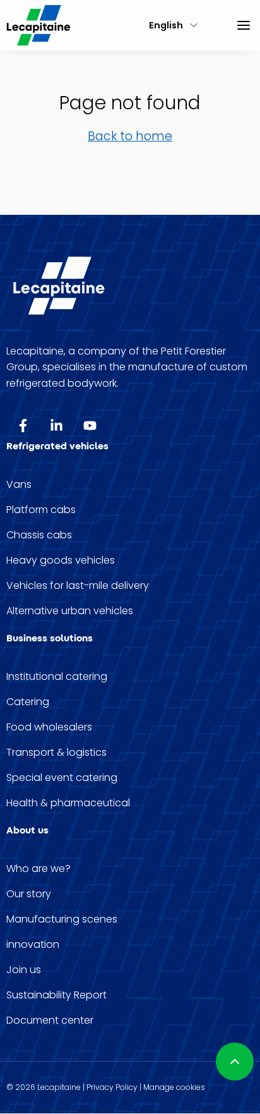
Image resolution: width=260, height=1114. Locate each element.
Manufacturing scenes (61, 919)
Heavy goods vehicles (60, 560)
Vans (19, 485)
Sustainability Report (56, 995)
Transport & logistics (56, 753)
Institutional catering (56, 677)
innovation (32, 945)
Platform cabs (41, 510)
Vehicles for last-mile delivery (77, 586)
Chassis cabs (39, 535)
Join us (23, 970)
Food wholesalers (49, 727)
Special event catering (61, 778)
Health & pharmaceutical (68, 803)
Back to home (130, 136)
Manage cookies (174, 1087)
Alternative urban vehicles (69, 611)
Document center (49, 1020)
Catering (27, 702)
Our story (28, 894)
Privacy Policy (112, 1087)
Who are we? (38, 869)
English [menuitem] (166, 25)
